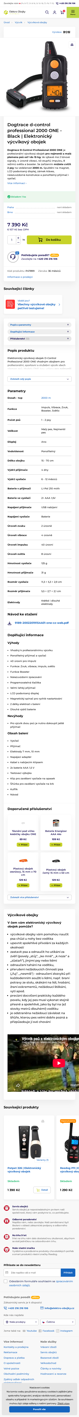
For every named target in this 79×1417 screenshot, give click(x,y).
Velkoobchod (48, 1363)
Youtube (32, 1330)
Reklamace (10, 1352)
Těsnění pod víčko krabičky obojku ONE (23, 833)
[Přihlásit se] (54, 12)
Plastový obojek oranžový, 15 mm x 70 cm (23, 871)
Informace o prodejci (20, 276)
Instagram (66, 1330)
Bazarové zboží (49, 1357)
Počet (12, 240)
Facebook (48, 1330)
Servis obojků (48, 1352)
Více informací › (16, 183)
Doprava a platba (14, 1357)
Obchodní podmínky (16, 1373)
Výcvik (18, 22)
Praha (10, 207)
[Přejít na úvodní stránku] (15, 12)
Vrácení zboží (48, 1347)
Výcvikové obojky (37, 22)
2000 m (46, 397)
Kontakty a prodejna (16, 1347)
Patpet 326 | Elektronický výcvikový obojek (24, 1169)
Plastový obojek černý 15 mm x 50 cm (56, 871)
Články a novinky (50, 1368)
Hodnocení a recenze (53, 1373)
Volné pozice (11, 1368)
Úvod (7, 22)
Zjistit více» (64, 1403)
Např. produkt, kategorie (27, 48)
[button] (47, 12)
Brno (10, 212)
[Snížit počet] (18, 242)
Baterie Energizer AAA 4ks (56, 833)
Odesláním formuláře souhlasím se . (41, 1283)
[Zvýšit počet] (18, 238)
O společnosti (12, 1363)
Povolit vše (39, 1409)
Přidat (24, 844)
